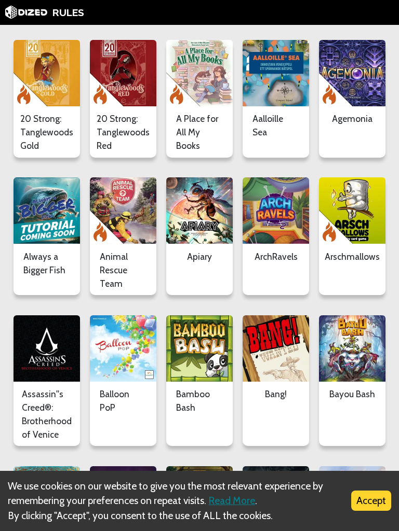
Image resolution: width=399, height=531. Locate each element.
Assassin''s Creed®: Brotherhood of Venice (47, 414)
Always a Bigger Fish (44, 263)
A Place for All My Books (197, 132)
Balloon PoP (114, 400)
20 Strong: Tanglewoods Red (123, 132)
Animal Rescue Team (114, 270)
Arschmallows (352, 256)
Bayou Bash (352, 393)
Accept (371, 500)
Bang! (276, 393)
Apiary (199, 256)
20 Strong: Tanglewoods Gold (46, 132)
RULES (68, 12)
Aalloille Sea (267, 125)
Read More (231, 500)
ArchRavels (276, 256)
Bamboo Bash (193, 400)
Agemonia (352, 118)
